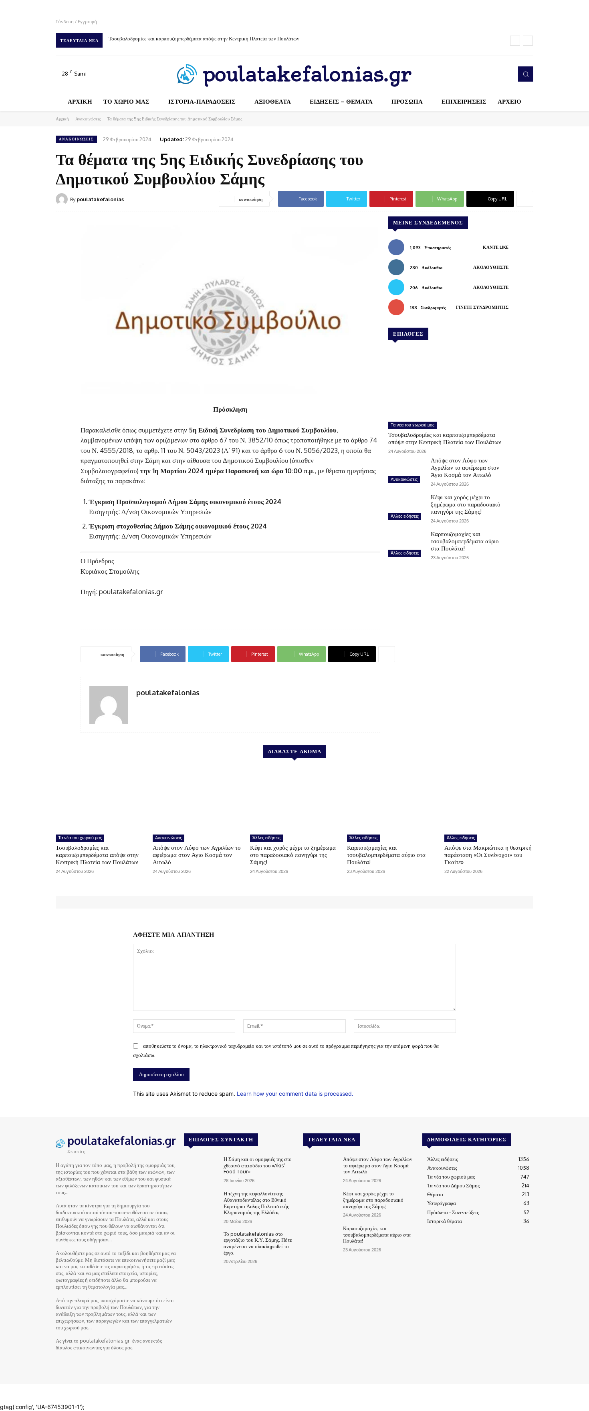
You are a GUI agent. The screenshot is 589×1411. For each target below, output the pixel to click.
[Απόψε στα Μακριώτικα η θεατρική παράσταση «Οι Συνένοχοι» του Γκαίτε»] (488, 799)
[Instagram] (482, 74)
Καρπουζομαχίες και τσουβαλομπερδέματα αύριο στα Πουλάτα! (465, 541)
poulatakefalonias (100, 199)
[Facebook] (470, 74)
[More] (524, 199)
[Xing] (139, 706)
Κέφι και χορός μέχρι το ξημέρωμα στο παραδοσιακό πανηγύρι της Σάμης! (465, 504)
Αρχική (62, 119)
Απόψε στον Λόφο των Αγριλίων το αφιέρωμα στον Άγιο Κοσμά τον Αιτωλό (465, 467)
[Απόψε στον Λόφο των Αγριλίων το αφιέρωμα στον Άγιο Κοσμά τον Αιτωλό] (406, 471)
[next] (528, 41)
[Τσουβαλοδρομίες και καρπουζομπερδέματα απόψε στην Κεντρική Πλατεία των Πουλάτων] (448, 384)
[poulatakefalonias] (63, 199)
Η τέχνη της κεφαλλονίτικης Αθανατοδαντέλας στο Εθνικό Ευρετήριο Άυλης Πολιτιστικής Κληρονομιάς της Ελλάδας (256, 1202)
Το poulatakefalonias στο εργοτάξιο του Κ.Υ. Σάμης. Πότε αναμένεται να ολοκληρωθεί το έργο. (258, 1243)
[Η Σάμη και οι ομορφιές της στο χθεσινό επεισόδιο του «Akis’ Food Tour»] (200, 1169)
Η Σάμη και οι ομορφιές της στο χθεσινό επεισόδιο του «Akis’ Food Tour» (258, 1165)
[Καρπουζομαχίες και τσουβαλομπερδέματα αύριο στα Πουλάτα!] (406, 544)
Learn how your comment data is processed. (295, 1093)
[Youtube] (504, 74)
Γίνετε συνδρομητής (482, 307)
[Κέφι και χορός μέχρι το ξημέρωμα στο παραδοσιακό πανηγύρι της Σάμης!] (406, 508)
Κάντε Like (495, 247)
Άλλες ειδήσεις (405, 516)
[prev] (515, 41)
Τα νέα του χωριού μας (412, 424)
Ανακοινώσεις (88, 119)
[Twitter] (493, 74)
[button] (525, 74)
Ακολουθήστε (490, 267)
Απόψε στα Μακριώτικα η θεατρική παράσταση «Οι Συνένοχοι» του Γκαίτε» (488, 855)
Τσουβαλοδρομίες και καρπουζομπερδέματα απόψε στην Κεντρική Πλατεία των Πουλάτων (204, 38)
